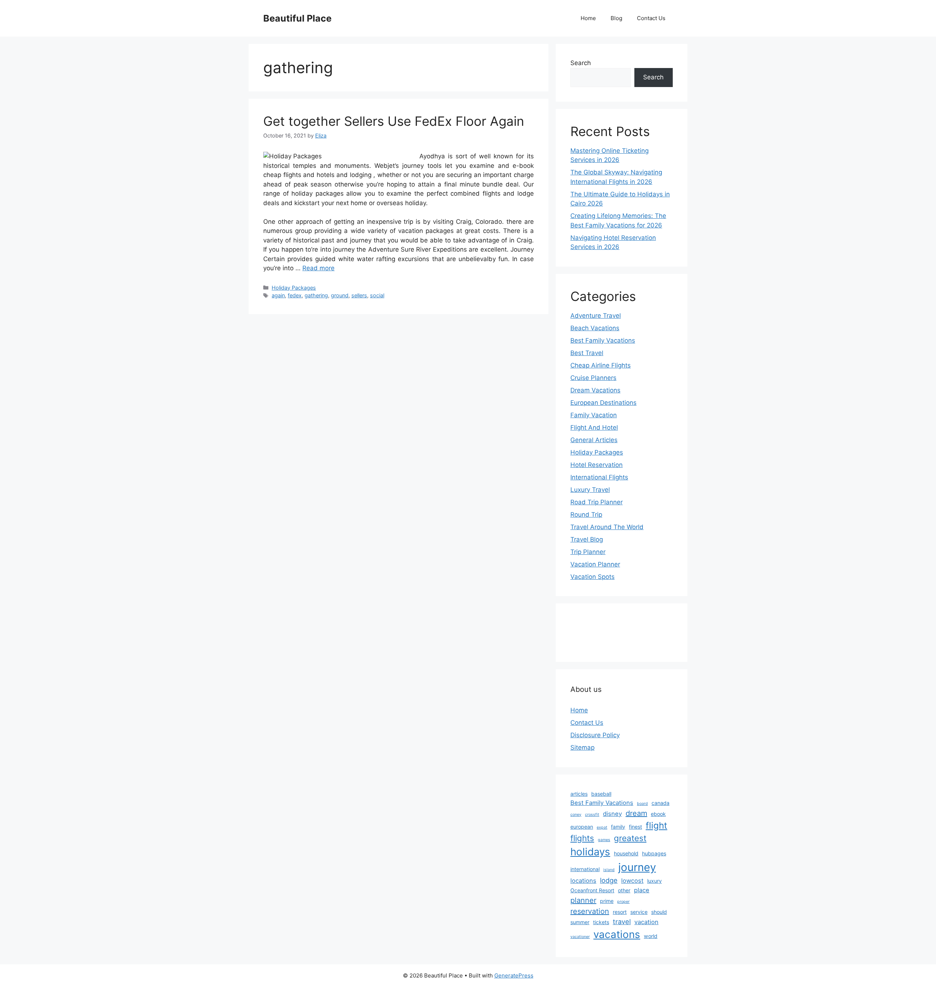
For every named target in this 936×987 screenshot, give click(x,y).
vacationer (580, 936)
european (581, 827)
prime (607, 901)
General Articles (594, 440)
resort (620, 912)
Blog (616, 18)
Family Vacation (593, 415)
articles (579, 794)
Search (580, 63)
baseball (601, 794)
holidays (590, 851)
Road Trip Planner (596, 502)
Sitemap (582, 747)
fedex (295, 295)
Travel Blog (586, 539)
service (639, 912)
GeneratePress (513, 975)
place (641, 890)
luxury (654, 881)
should (659, 912)
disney (612, 813)
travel (622, 922)
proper (623, 901)
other (624, 890)
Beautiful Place (297, 18)
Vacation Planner (595, 564)
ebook (658, 814)
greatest (630, 838)
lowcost (632, 880)
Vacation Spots (592, 576)
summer (579, 922)
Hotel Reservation (596, 464)
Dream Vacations (595, 390)
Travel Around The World (607, 527)
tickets (601, 922)
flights (582, 838)
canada (660, 803)
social (377, 295)
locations (583, 880)
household (626, 853)
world (650, 936)
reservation (589, 911)
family (618, 827)
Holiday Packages (294, 288)
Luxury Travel (590, 489)
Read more (318, 268)
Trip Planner (587, 551)
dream (636, 813)
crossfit (592, 814)
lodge (609, 880)
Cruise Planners (593, 377)
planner (583, 900)
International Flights (599, 477)
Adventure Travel (595, 315)
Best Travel (586, 353)
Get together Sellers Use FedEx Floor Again (393, 121)
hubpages (654, 853)
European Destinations (603, 402)
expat (602, 827)
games (604, 839)
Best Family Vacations (602, 340)
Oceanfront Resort (592, 890)
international (585, 869)
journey (637, 867)
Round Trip (586, 514)
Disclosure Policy (595, 735)
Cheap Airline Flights (600, 365)
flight (656, 825)
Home (588, 18)
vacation (646, 922)
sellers (359, 295)
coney (575, 814)
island (609, 869)
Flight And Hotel (594, 427)
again (278, 295)
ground (339, 295)
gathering (316, 295)
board (642, 803)
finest (635, 827)
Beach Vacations (594, 328)
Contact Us (651, 18)
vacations (616, 934)
